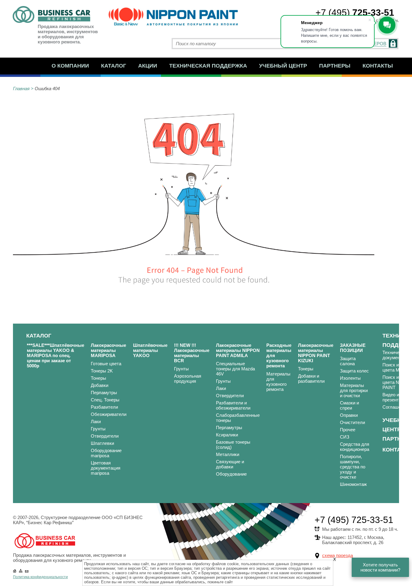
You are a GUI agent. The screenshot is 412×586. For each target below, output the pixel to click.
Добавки (99, 385)
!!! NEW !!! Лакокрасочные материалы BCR (191, 353)
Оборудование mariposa (106, 453)
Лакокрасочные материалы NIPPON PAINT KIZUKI (315, 353)
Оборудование (231, 474)
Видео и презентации (395, 397)
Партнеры (334, 66)
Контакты (378, 66)
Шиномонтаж (353, 484)
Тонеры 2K (102, 370)
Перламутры (104, 392)
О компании (70, 66)
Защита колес (354, 370)
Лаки (96, 421)
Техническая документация (397, 355)
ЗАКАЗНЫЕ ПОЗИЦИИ (353, 348)
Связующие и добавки (230, 464)
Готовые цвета (106, 363)
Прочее (347, 429)
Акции (147, 66)
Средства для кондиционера (354, 447)
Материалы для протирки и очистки (354, 390)
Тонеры (98, 378)
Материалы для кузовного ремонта (278, 381)
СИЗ (344, 436)
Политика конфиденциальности (40, 577)
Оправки (349, 415)
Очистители (352, 422)
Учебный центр (283, 66)
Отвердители (105, 436)
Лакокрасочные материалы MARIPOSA (108, 350)
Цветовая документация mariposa (105, 468)
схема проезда (337, 555)
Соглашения (395, 407)
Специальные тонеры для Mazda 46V (235, 368)
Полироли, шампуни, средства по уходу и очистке (352, 467)
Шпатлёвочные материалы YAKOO (150, 350)
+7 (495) (354, 12)
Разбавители (104, 407)
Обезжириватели (108, 414)
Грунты (98, 428)
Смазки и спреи (349, 405)
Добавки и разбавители (311, 378)
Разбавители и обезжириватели (233, 405)
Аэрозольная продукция (187, 378)
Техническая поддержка (208, 66)
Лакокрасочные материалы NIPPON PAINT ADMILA (238, 350)
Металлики (227, 454)
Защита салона (348, 361)
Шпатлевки (102, 443)
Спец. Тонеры (105, 399)
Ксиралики (227, 434)
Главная (21, 88)
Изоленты (350, 378)
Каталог (113, 66)
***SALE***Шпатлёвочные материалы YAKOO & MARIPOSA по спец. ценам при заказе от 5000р (55, 355)
